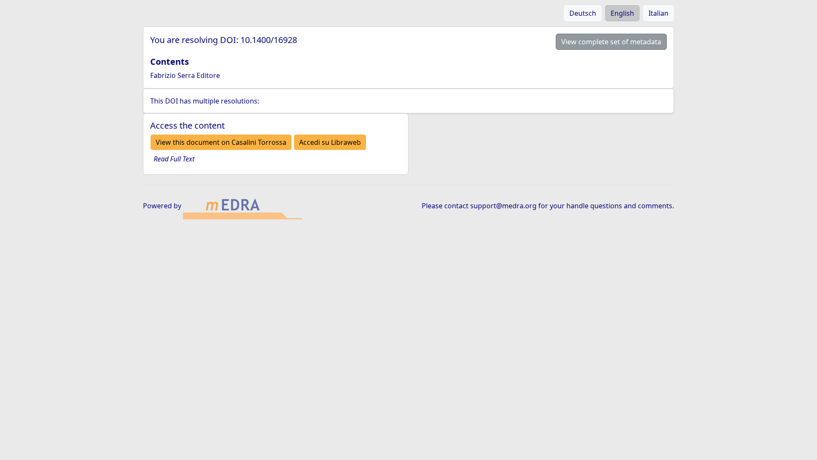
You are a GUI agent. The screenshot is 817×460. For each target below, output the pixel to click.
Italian (658, 13)
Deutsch (582, 13)
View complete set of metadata (611, 41)
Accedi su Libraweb (330, 142)
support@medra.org (503, 205)
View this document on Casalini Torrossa (221, 142)
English (622, 13)
